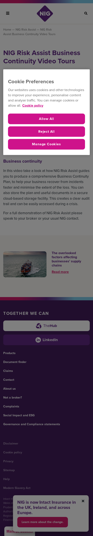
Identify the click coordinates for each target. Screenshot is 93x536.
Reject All (46, 131)
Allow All (46, 118)
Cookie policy (32, 105)
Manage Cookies (46, 144)
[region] (46, 112)
